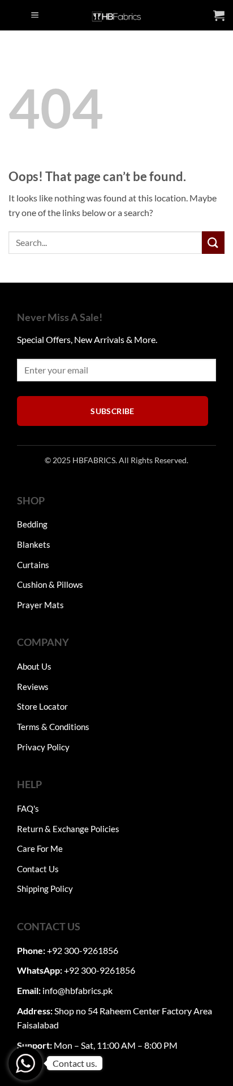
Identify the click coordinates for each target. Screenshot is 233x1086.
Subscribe (112, 411)
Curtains (33, 565)
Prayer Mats (40, 605)
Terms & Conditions (53, 727)
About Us (34, 666)
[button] (35, 15)
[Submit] (213, 242)
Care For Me (40, 848)
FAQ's (28, 808)
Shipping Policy (45, 888)
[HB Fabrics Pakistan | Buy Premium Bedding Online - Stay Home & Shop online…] (116, 15)
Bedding (32, 524)
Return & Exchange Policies (68, 829)
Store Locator (42, 706)
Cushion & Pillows (50, 584)
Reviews (33, 687)
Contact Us (38, 869)
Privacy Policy (43, 747)
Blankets (33, 544)
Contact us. (75, 1063)
